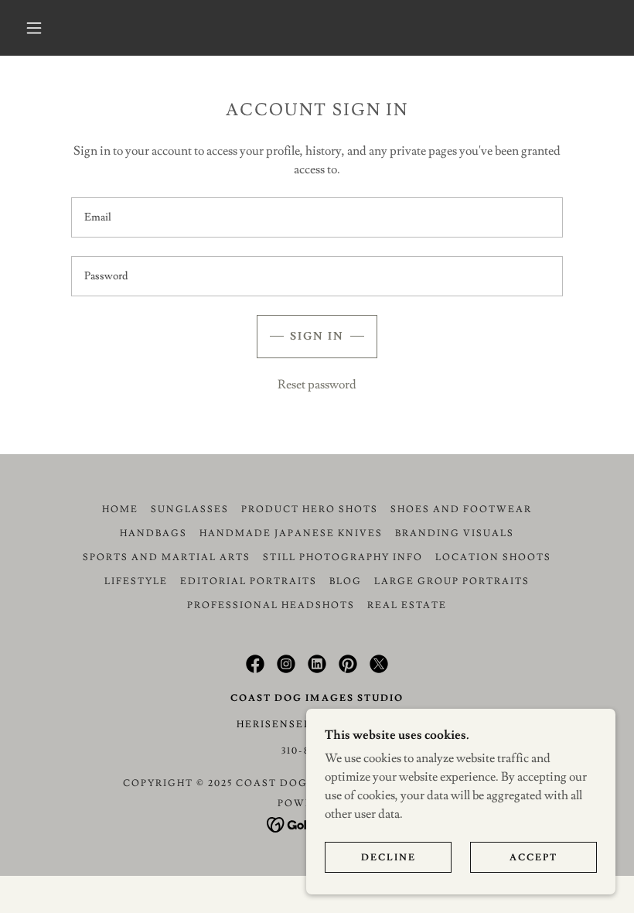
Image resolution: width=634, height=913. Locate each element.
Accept (533, 857)
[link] (255, 663)
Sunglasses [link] (190, 509)
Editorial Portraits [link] (248, 581)
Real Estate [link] (407, 605)
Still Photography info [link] (343, 557)
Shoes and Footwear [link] (461, 509)
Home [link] (120, 509)
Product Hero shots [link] (309, 509)
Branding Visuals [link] (454, 533)
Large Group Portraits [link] (452, 581)
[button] (34, 27)
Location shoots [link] (493, 557)
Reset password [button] (317, 384)
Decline (388, 857)
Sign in (317, 337)
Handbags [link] (153, 533)
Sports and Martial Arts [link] (167, 557)
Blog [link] (345, 581)
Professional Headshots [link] (271, 605)
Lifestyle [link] (136, 581)
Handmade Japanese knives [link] (291, 533)
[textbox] (316, 217)
